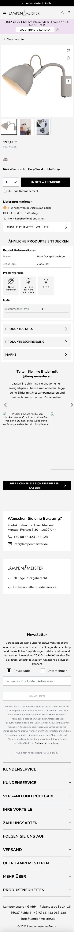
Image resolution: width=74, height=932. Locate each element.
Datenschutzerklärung (47, 742)
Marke (10, 354)
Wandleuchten (16, 39)
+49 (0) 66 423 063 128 (31, 537)
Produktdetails (19, 329)
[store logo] (26, 12)
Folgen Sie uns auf (23, 836)
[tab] (37, 769)
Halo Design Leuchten (51, 256)
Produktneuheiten (24, 889)
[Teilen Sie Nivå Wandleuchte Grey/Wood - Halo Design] (68, 58)
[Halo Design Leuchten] (18, 159)
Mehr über (14, 876)
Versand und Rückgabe (28, 795)
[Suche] (63, 12)
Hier (42, 24)
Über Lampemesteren (26, 863)
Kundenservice (19, 769)
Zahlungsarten (20, 822)
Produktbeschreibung (25, 342)
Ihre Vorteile (17, 809)
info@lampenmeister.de (31, 544)
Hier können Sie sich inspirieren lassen (34, 485)
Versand (12, 849)
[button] (9, 127)
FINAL (35, 29)
